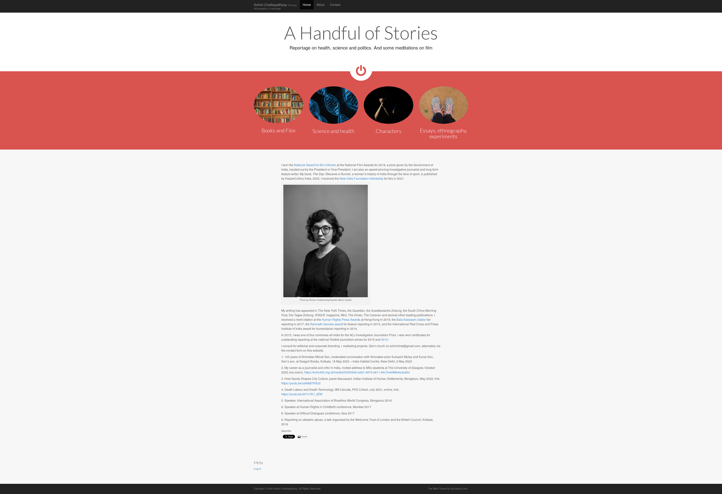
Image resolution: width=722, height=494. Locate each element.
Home (307, 4)
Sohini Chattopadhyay (275, 6)
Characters (388, 131)
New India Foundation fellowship (361, 178)
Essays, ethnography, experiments (443, 133)
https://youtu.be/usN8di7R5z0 (301, 383)
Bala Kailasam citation (411, 319)
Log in (257, 468)
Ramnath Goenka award (327, 324)
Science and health (333, 131)
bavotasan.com (459, 488)
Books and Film (278, 130)
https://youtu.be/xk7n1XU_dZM (301, 394)
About (320, 4)
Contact (335, 4)
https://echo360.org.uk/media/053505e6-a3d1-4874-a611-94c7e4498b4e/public (357, 372)
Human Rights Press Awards (341, 319)
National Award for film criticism (315, 165)
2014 (384, 339)
